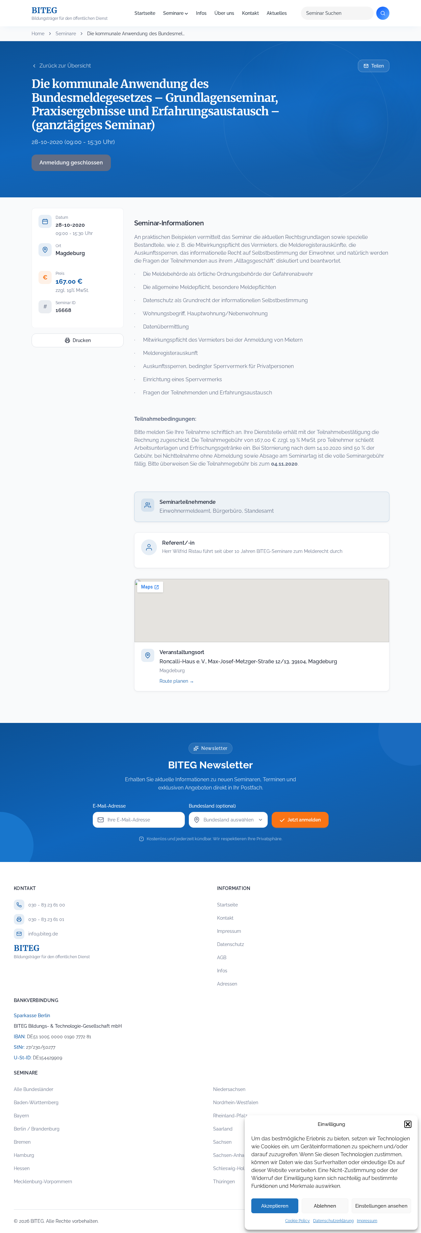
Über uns (224, 13)
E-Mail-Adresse (109, 806)
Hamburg (24, 1155)
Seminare (173, 13)
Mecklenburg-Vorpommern (43, 1181)
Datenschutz (230, 944)
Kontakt (250, 13)
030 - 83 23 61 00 (46, 904)
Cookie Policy (297, 1221)
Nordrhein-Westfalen (235, 1102)
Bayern (21, 1115)
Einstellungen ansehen (381, 1206)
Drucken (82, 340)
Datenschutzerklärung (333, 1221)
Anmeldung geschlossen (71, 162)
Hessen (22, 1168)
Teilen (377, 66)
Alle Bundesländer (33, 1089)
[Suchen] (382, 13)
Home (38, 33)
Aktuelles (277, 13)
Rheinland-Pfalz (230, 1115)
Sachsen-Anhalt (230, 1155)
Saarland (223, 1129)
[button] (408, 1124)
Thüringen (224, 1181)
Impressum (367, 1221)
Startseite (145, 13)
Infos (201, 13)
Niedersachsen (229, 1089)
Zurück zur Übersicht (65, 66)
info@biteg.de (43, 933)
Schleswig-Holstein (234, 1168)
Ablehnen (325, 1206)
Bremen (22, 1142)
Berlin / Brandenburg (37, 1129)
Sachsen (222, 1142)
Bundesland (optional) (212, 806)
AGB (221, 957)
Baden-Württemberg (36, 1102)
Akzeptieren (274, 1206)
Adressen (227, 984)
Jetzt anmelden (304, 819)
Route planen (184, 681)
